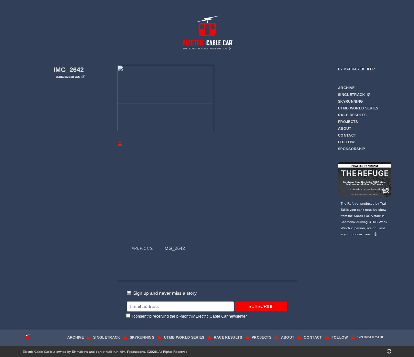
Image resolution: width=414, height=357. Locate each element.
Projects (348, 122)
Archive (346, 88)
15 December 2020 (68, 76)
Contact (347, 135)
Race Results (352, 115)
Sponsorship (351, 149)
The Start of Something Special (205, 48)
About (345, 128)
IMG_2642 (68, 69)
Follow (346, 142)
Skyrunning (350, 101)
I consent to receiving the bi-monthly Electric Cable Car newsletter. (189, 316)
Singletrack (352, 95)
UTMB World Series (358, 108)
